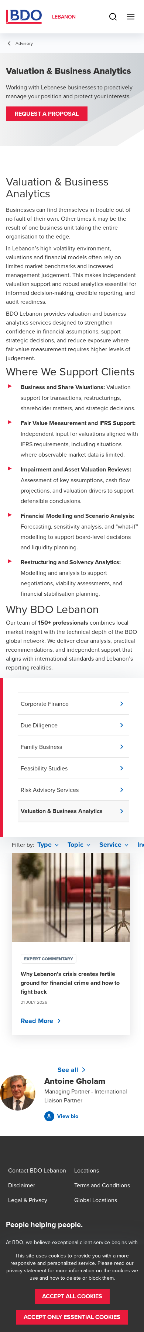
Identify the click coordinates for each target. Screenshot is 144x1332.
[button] (47, 113)
